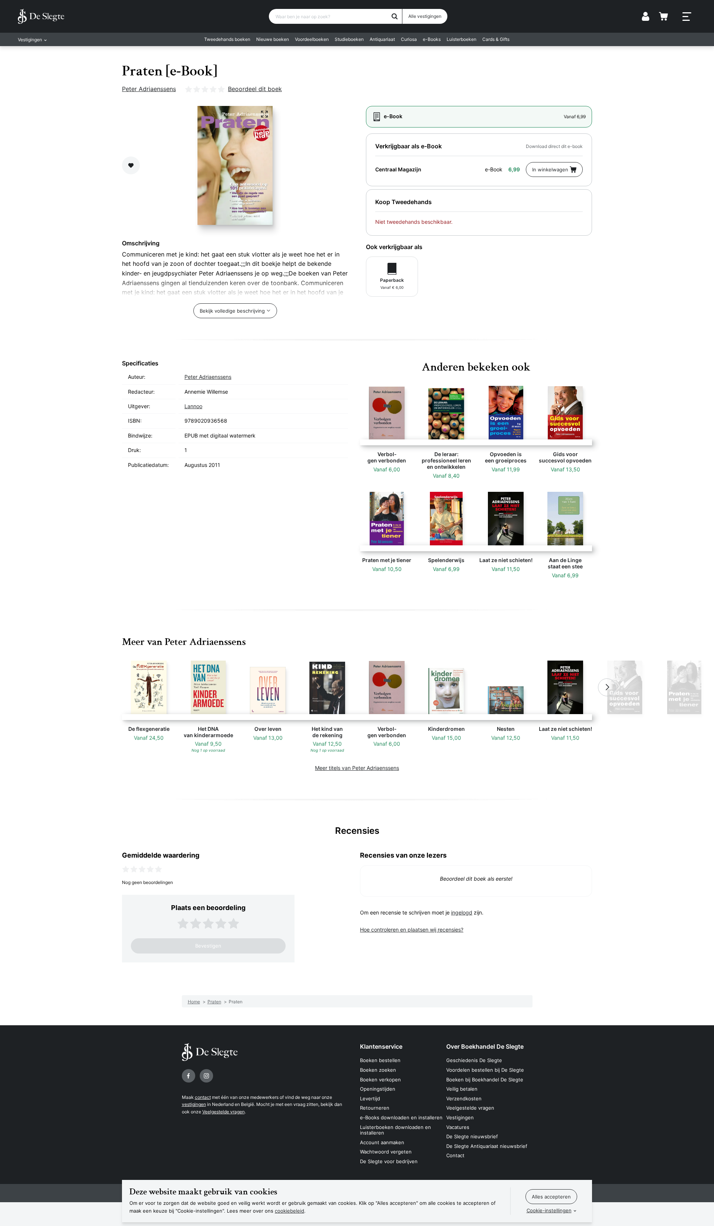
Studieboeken (349, 39)
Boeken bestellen (380, 1060)
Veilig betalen (461, 1089)
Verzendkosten (464, 1098)
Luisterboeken (461, 39)
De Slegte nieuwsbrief (472, 1136)
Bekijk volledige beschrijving (232, 311)
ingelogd (461, 912)
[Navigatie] (687, 16)
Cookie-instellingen (549, 1210)
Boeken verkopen (380, 1080)
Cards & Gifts (495, 39)
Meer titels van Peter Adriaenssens (357, 768)
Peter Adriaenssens (149, 89)
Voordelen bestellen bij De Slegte (485, 1070)
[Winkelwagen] (663, 16)
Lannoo (193, 406)
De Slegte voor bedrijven (389, 1161)
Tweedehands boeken (227, 39)
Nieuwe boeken (272, 39)
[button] (107, 687)
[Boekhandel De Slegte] (41, 16)
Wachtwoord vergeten (386, 1152)
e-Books (432, 39)
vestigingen (194, 1104)
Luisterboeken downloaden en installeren (395, 1130)
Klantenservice (381, 1046)
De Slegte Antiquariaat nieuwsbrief (486, 1146)
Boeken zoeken (378, 1070)
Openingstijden (377, 1089)
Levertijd (370, 1098)
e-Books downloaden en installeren (401, 1117)
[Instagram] (206, 1076)
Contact (455, 1155)
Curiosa (409, 39)
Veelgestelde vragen (223, 1111)
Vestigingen (460, 1117)
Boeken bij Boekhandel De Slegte (484, 1080)
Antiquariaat (382, 39)
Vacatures (457, 1127)
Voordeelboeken (312, 39)
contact (203, 1097)
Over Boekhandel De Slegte (485, 1046)
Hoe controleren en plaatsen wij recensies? (411, 929)
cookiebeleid (289, 1211)
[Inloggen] (645, 16)
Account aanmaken (382, 1142)
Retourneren (374, 1108)
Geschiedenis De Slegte (474, 1060)
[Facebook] (188, 1076)
